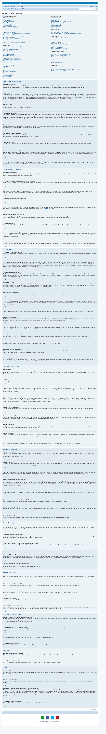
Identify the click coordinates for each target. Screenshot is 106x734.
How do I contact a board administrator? (59, 70)
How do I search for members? (57, 47)
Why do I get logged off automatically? (10, 26)
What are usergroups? (55, 20)
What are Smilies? (6, 68)
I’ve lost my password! (7, 25)
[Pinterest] (57, 717)
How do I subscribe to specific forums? (59, 55)
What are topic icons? (7, 76)
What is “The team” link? (56, 26)
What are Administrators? (56, 17)
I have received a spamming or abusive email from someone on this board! (66, 33)
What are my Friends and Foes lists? (58, 37)
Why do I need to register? (8, 17)
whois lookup (6, 691)
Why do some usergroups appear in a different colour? (62, 24)
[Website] (42, 717)
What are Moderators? (55, 18)
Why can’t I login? (6, 22)
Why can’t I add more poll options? (10, 51)
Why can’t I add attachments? (9, 55)
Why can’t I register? (7, 20)
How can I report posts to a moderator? (11, 58)
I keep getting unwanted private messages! (59, 32)
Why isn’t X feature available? (57, 67)
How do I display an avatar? (8, 39)
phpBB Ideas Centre (63, 681)
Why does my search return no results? (59, 44)
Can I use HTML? (6, 67)
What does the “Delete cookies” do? (10, 27)
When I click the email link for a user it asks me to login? (14, 42)
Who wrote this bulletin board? (57, 66)
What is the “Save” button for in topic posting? (12, 59)
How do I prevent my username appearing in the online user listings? (17, 33)
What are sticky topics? (8, 73)
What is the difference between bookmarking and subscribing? (63, 52)
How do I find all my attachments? (57, 62)
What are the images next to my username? (12, 38)
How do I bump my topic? (8, 62)
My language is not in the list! (9, 37)
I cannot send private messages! (57, 30)
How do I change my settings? (9, 32)
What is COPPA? (6, 18)
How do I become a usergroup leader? (58, 22)
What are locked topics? (8, 75)
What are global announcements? (10, 71)
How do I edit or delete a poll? (9, 53)
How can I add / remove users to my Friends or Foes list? (62, 39)
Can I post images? (7, 70)
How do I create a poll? (7, 50)
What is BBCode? (6, 66)
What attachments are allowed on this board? (60, 61)
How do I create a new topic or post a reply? (12, 46)
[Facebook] (47, 717)
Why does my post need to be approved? (11, 60)
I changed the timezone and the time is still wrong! (13, 36)
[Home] (50, 3)
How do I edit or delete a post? (9, 47)
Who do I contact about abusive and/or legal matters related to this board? (65, 69)
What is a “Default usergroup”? (57, 25)
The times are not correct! (8, 34)
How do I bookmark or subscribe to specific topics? (61, 54)
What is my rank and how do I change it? (11, 41)
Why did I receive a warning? (9, 56)
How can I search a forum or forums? (58, 43)
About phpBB (6, 673)
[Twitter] (52, 717)
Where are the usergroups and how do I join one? (61, 21)
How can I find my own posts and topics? (59, 48)
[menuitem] (12, 6)
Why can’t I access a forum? (9, 54)
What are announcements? (8, 72)
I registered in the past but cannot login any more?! (13, 24)
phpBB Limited (40, 672)
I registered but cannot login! (8, 21)
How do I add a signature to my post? (10, 49)
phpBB (46, 208)
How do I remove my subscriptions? (58, 56)
